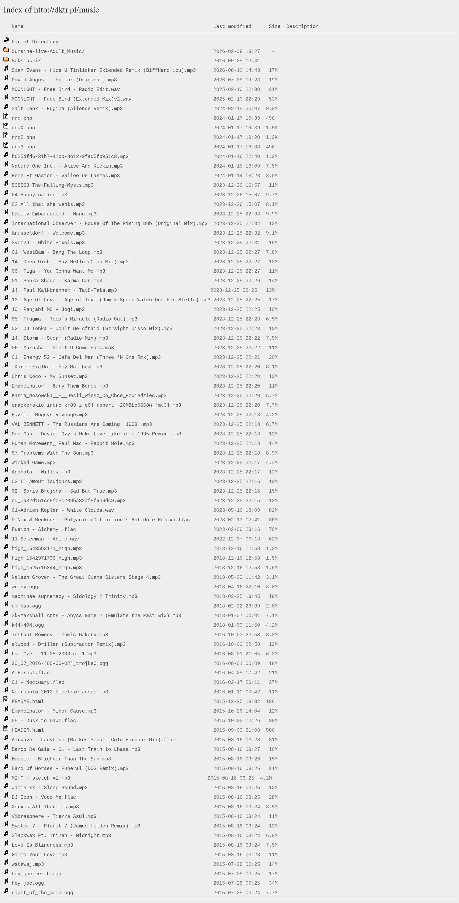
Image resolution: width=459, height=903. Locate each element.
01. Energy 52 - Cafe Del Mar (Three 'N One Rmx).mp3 (86, 357)
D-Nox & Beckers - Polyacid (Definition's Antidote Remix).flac (101, 520)
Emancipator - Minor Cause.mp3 (54, 711)
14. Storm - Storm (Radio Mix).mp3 (60, 338)
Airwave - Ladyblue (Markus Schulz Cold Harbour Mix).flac (93, 740)
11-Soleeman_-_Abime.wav (45, 539)
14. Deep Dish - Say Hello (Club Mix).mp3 (70, 262)
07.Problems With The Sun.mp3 (53, 453)
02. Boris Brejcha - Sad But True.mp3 (64, 491)
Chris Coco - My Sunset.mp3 (50, 377)
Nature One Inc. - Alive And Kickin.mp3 (67, 166)
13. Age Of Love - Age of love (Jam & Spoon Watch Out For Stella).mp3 (111, 300)
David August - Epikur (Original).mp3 (64, 80)
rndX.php (23, 128)
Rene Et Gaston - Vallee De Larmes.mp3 (66, 176)
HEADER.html (28, 730)
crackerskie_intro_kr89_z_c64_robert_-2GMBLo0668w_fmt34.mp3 (96, 405)
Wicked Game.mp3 (34, 463)
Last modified (232, 27)
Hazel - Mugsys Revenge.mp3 (50, 415)
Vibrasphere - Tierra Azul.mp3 (54, 816)
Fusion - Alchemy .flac (44, 529)
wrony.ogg (25, 587)
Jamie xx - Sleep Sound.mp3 (50, 788)
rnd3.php (23, 147)
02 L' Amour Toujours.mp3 (47, 482)
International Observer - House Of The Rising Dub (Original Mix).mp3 (109, 224)
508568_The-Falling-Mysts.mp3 (53, 185)
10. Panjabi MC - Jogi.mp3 (48, 310)
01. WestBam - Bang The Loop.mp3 (57, 252)
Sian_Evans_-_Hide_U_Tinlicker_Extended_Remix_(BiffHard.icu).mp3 (104, 70)
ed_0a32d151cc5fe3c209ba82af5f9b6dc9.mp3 (69, 501)
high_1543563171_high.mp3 (47, 549)
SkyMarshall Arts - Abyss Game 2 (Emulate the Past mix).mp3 (96, 616)
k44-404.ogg (28, 625)
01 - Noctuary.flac (38, 682)
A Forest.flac (31, 673)
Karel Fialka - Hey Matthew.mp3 (57, 367)
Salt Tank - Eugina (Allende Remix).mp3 (67, 109)
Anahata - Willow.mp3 (41, 472)
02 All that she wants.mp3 (48, 204)
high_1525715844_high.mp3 (47, 568)
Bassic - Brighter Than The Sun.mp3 (61, 759)
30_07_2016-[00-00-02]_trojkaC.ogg (60, 664)
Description (302, 27)
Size (274, 27)
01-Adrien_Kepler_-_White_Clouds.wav (63, 510)
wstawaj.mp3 (28, 864)
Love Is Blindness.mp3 (42, 845)
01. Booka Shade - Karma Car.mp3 (57, 281)
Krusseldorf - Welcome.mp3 (48, 233)
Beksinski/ (26, 61)
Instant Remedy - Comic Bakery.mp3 (60, 635)
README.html (28, 702)
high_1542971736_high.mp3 (47, 558)
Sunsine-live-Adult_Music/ (48, 52)
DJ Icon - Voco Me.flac (44, 797)
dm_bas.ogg (26, 606)
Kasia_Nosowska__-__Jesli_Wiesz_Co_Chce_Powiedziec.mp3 (89, 396)
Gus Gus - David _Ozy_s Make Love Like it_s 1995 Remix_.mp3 (96, 434)
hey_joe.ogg (28, 883)
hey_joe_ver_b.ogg (36, 874)
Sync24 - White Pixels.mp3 (48, 243)
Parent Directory (35, 42)
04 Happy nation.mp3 (39, 195)
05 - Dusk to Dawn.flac (44, 721)
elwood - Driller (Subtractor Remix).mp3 (69, 644)
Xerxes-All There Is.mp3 (45, 807)
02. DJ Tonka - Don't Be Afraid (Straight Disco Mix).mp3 (92, 329)
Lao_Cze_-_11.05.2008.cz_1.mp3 (54, 654)
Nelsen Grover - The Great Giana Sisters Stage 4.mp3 (86, 577)
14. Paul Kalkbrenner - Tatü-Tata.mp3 (64, 290)
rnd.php (22, 118)
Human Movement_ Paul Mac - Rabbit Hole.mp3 (73, 444)
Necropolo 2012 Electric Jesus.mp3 (60, 692)
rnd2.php (23, 137)
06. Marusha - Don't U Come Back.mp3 (63, 348)
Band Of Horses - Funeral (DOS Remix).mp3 (70, 769)
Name (17, 27)
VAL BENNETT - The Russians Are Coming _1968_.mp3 (82, 424)
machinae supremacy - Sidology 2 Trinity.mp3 (74, 597)
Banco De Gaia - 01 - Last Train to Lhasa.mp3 (76, 749)
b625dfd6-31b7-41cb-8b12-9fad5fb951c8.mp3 (70, 157)
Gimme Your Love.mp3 (39, 855)
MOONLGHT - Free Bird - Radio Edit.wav (66, 90)
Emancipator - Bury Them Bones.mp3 (60, 386)
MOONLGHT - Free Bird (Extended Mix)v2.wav (71, 99)
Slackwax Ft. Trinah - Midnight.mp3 (61, 836)
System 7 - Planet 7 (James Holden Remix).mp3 (76, 826)
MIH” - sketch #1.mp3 (41, 778)
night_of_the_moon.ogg (42, 893)
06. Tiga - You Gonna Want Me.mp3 (58, 271)
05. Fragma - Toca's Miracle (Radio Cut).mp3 (74, 319)
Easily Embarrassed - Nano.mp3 (54, 214)
